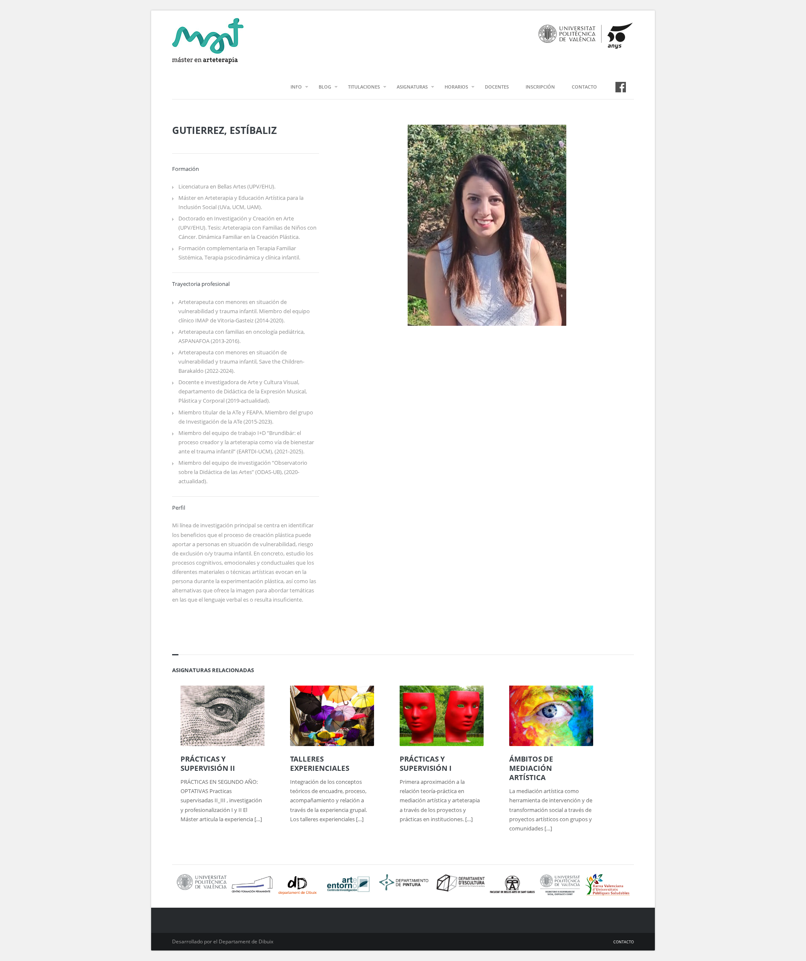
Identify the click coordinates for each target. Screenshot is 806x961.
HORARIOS (456, 86)
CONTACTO (584, 86)
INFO (296, 86)
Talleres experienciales (319, 763)
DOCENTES (497, 86)
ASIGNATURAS (412, 86)
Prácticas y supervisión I (426, 763)
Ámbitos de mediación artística (531, 768)
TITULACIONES (364, 86)
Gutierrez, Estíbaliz (224, 130)
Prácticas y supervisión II (208, 763)
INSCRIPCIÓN (540, 86)
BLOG (325, 86)
